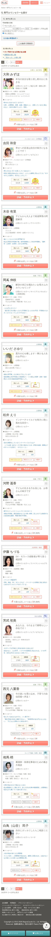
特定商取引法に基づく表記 (10, 910)
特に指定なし (9, 33)
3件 (32, 455)
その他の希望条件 (10, 38)
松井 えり (9, 415)
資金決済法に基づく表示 (29, 910)
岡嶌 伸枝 (9, 280)
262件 (26, 114)
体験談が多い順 (10, 55)
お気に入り (38, 933)
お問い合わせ (17, 908)
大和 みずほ (11, 74)
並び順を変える (8, 48)
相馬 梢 (8, 757)
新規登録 (25, 3)
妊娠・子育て (37, 276)
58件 (27, 251)
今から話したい (10, 26)
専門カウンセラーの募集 (25, 912)
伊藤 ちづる (11, 551)
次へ (12, 62)
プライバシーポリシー (25, 903)
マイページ (13, 933)
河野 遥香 (9, 483)
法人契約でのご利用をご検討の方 (12, 915)
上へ (46, 927)
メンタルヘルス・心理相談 (33, 139)
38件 (27, 320)
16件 (27, 386)
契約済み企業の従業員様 (34, 915)
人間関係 (39, 207)
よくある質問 (6, 908)
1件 (27, 523)
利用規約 (13, 903)
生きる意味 (38, 616)
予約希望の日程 (7, 23)
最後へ (18, 62)
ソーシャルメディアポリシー (11, 905)
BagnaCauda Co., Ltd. (31, 922)
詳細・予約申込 (24, 129)
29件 (27, 865)
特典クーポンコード (8, 912)
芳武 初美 (9, 620)
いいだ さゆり (13, 348)
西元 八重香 (11, 689)
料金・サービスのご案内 (32, 908)
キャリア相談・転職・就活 (33, 753)
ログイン (34, 3)
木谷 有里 (9, 211)
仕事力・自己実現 (36, 70)
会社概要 (5, 903)
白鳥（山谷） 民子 (16, 825)
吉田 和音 (9, 143)
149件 (26, 183)
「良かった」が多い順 (12, 57)
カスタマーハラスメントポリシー (33, 905)
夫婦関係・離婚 (37, 547)
